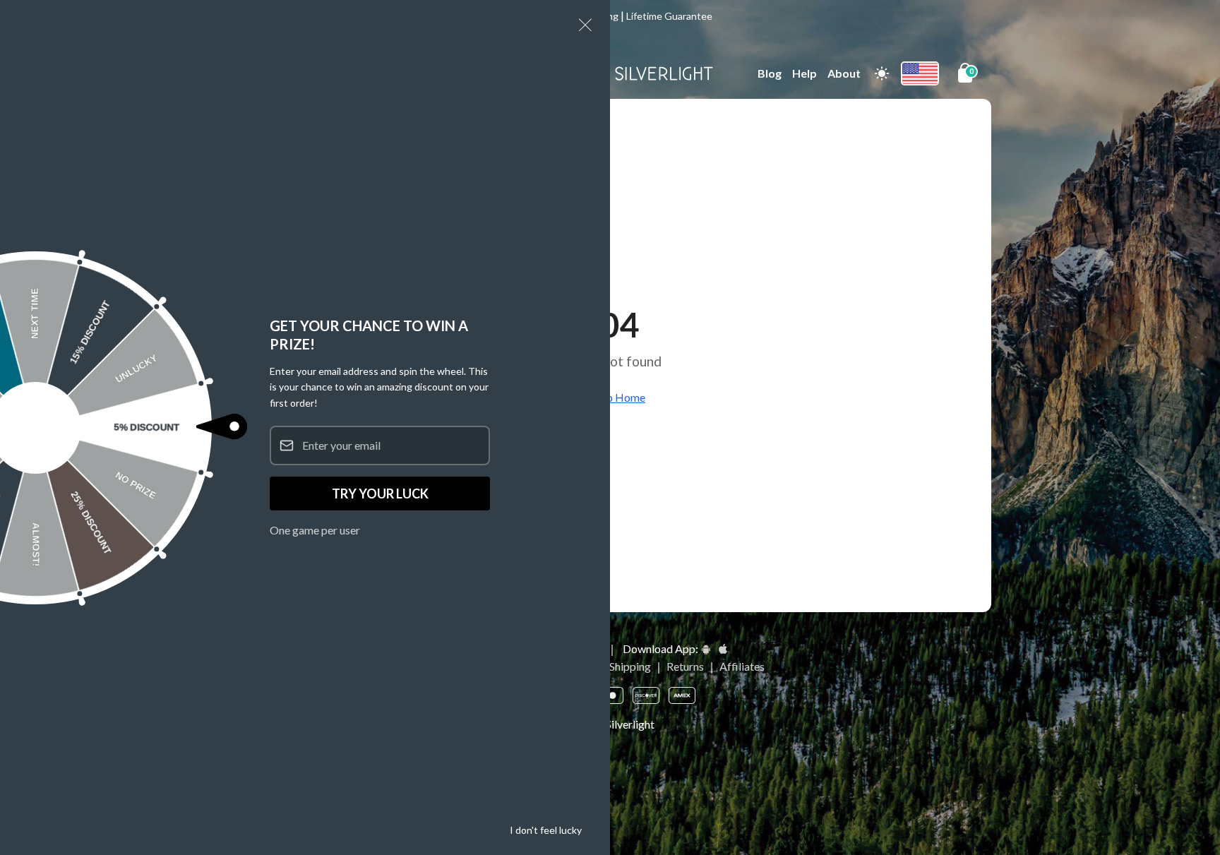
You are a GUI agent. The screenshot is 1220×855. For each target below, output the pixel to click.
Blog (770, 73)
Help (804, 73)
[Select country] (920, 73)
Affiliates (742, 666)
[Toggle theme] (881, 73)
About (844, 73)
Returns (685, 666)
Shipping (630, 666)
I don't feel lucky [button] (546, 830)
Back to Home (610, 397)
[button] (585, 24)
